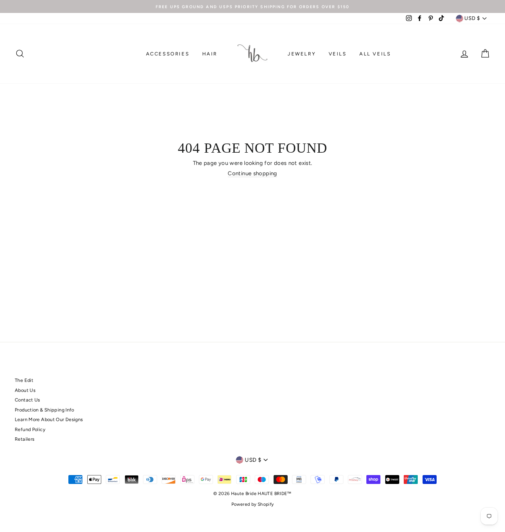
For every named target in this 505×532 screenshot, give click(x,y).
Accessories (168, 54)
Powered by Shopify (252, 504)
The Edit (24, 380)
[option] (252, 6)
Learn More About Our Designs (49, 419)
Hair (209, 54)
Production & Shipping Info (44, 410)
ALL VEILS (375, 54)
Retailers (24, 439)
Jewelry (302, 54)
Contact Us (27, 400)
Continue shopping (252, 173)
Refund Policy (30, 429)
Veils (338, 54)
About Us (25, 390)
